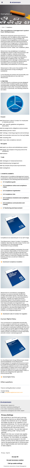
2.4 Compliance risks (9, 194)
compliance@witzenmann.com (14, 392)
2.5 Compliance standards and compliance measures (16, 198)
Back (3, 27)
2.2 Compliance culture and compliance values (15, 186)
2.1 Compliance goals (9, 182)
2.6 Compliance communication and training (14, 203)
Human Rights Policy (9, 377)
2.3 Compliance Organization (11, 190)
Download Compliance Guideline (12, 261)
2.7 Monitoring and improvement (12, 208)
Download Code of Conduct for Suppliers (15, 313)
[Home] (15, 2)
